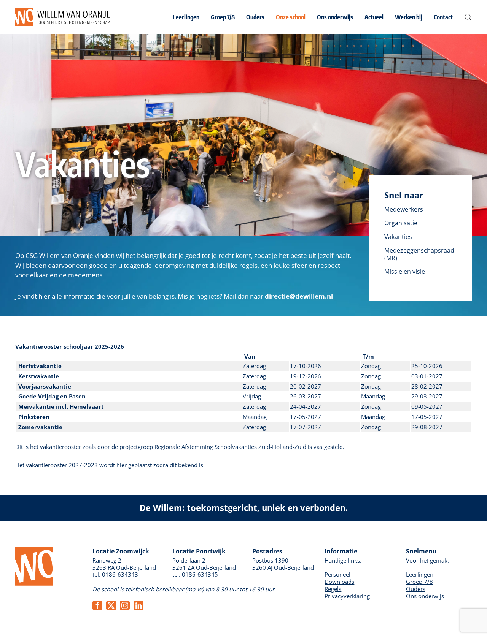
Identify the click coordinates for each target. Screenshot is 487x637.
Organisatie (400, 223)
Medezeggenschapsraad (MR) (419, 254)
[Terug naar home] (62, 17)
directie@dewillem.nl (299, 296)
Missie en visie (404, 271)
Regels (333, 589)
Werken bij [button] (408, 17)
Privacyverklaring (347, 596)
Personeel (337, 574)
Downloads (339, 581)
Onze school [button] (291, 17)
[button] (468, 17)
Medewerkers (403, 209)
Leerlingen (419, 574)
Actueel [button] (374, 17)
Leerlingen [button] (186, 17)
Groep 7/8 (419, 581)
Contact (443, 17)
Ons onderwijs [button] (335, 17)
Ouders (415, 589)
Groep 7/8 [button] (223, 17)
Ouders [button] (255, 17)
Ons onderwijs (425, 596)
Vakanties (398, 236)
